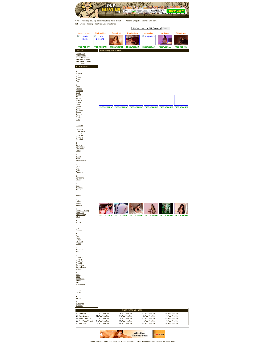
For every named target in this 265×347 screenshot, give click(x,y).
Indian (78, 195)
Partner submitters (134, 341)
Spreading (80, 265)
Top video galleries (83, 59)
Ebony (78, 157)
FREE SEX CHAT (106, 107)
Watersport (80, 304)
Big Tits (78, 98)
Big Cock (79, 97)
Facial (78, 166)
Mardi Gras (80, 213)
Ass (77, 81)
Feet (77, 168)
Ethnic (78, 159)
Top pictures (110, 21)
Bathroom (79, 91)
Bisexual (79, 100)
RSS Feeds (80, 63)
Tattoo (78, 275)
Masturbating (81, 215)
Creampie (79, 137)
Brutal (78, 116)
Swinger (79, 269)
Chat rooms (153, 21)
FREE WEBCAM (84, 47)
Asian (78, 79)
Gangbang (80, 178)
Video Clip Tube (85, 318)
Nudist (78, 222)
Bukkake (79, 118)
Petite (78, 238)
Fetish (78, 170)
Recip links (122, 341)
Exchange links (159, 341)
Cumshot (79, 139)
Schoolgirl (80, 257)
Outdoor (79, 230)
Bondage (79, 110)
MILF (78, 217)
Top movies (100, 21)
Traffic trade (170, 341)
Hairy (78, 186)
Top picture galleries (83, 61)
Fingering (79, 172)
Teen (78, 277)
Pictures (85, 21)
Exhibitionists (81, 160)
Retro (78, 252)
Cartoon (79, 128)
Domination (80, 147)
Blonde (78, 106)
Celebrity (79, 129)
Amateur (79, 73)
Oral (77, 228)
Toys (77, 282)
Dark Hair (79, 145)
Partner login (147, 341)
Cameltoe (79, 126)
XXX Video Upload (86, 321)
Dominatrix (80, 149)
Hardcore (79, 188)
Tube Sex (82, 313)
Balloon (79, 89)
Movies (77, 21)
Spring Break (81, 267)
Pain (77, 236)
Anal (77, 75)
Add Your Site (104, 313)
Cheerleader (80, 131)
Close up (90, 24)
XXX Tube (82, 323)
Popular (92, 21)
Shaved (79, 259)
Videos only (80, 54)
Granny (78, 180)
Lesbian (79, 203)
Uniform (79, 290)
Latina (78, 201)
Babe (78, 87)
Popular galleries (82, 58)
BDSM (78, 95)
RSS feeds (120, 21)
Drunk (78, 151)
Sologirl (79, 263)
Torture (78, 281)
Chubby (79, 133)
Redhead (79, 250)
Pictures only (81, 56)
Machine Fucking (82, 211)
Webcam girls (131, 21)
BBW (78, 93)
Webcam (79, 306)
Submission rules (110, 341)
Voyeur (78, 298)
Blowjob (79, 108)
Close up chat (142, 21)
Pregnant (79, 242)
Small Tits (79, 261)
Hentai (78, 190)
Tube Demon (84, 316)
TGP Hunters (80, 24)
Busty (78, 120)
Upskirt (78, 292)
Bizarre (78, 102)
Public (78, 244)
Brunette (79, 114)
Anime (78, 77)
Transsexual (80, 284)
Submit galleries (96, 341)
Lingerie (79, 205)
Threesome (80, 279)
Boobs (78, 112)
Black (78, 104)
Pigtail (78, 240)
